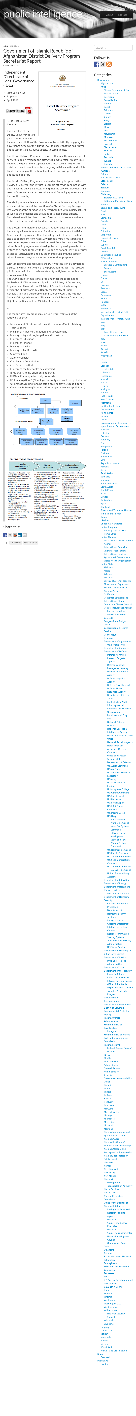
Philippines (106, 446)
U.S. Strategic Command (119, 866)
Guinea (107, 116)
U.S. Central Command (118, 792)
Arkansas (108, 577)
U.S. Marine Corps (116, 812)
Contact (122, 14)
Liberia (107, 123)
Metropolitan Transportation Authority (120, 1184)
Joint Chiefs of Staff (117, 701)
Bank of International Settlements (111, 179)
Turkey (104, 516)
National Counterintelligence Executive (117, 1223)
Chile (103, 224)
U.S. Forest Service (116, 644)
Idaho (107, 1088)
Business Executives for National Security (116, 589)
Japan (103, 342)
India (103, 305)
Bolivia (104, 204)
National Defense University (116, 723)
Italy (103, 338)
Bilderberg (106, 194)
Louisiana (109, 1105)
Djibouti (108, 103)
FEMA (107, 1054)
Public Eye (102, 1360)
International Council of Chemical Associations (116, 548)
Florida (107, 1058)
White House (110, 1310)
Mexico (104, 385)
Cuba (103, 241)
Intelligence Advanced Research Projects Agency (118, 1213)
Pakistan (105, 429)
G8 (102, 281)
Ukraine (104, 520)
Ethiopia (108, 110)
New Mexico (110, 1175)
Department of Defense (115, 651)
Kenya (107, 120)
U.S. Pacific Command (118, 853)
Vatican (104, 1333)
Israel (103, 328)
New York (108, 1179)
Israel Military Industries (116, 335)
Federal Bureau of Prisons (117, 1034)
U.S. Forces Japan (115, 802)
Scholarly (105, 476)
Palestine (105, 432)
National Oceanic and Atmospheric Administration (118, 1150)
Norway (104, 416)
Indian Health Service (118, 893)
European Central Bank (115, 264)
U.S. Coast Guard (115, 795)
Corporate (106, 234)
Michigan (105, 389)
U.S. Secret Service (116, 947)
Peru (103, 443)
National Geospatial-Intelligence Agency (117, 730)
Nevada (107, 1165)
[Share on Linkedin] (20, 535)
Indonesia (106, 308)
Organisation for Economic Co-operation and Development (116, 424)
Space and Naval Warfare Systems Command (119, 843)
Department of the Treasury (118, 970)
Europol (108, 268)
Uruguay (105, 1327)
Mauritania (109, 133)
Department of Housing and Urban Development (118, 952)
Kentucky (108, 1101)
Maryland (108, 1108)
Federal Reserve (112, 1044)
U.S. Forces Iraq (114, 799)
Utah (106, 1290)
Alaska (107, 570)
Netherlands (107, 395)
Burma (104, 214)
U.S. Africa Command (117, 765)
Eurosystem (110, 271)
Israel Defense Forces (114, 332)
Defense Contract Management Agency (117, 666)
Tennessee (109, 1273)
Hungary (105, 301)
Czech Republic (108, 248)
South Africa (107, 486)
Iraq (103, 325)
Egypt (107, 106)
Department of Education (117, 880)
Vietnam (105, 1343)
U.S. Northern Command (119, 849)
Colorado (108, 617)
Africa (103, 86)
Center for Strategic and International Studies (116, 599)
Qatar (103, 459)
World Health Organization (117, 560)
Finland (104, 274)
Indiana (108, 1095)
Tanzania (108, 157)
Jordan (104, 345)
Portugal (105, 453)
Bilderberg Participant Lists (118, 200)
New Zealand (107, 399)
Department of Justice (115, 957)
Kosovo (104, 348)
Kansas (107, 1098)
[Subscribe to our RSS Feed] (109, 64)
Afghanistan (11, 46)
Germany (105, 288)
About (109, 14)
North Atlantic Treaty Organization (111, 407)
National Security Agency (120, 742)
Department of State (114, 967)
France (104, 278)
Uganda (108, 164)
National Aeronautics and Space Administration (117, 1133)
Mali (106, 130)
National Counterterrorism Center (119, 1231)
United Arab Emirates (111, 523)
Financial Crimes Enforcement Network (118, 975)
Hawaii (107, 1084)
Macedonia (106, 375)
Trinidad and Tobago (111, 513)
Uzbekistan (106, 1330)
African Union (111, 93)
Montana (108, 1128)
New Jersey (109, 1172)
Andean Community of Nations (116, 167)
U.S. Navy (111, 816)
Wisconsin (109, 1320)
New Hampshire (112, 1169)
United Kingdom (109, 527)
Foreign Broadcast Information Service (117, 612)
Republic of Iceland (110, 463)
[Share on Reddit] (15, 535)
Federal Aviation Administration (112, 1019)
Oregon (108, 1253)
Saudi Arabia (107, 473)
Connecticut (110, 634)
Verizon (104, 1340)
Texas (106, 1276)
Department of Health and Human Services (117, 888)
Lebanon (105, 365)
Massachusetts (111, 1111)
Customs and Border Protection (117, 905)
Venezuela (106, 1337)
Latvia (104, 362)
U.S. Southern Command (119, 856)
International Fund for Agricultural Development (117, 555)
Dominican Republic (111, 254)
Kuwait (104, 352)
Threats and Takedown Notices (116, 510)
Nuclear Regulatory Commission (113, 1197)
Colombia (105, 231)
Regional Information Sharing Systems (118, 935)
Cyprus (104, 244)
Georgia (105, 285)
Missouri (108, 1125)
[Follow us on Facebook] (96, 64)
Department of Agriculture (117, 641)
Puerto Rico (106, 456)
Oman (104, 419)
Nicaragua (106, 402)
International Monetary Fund (115, 318)
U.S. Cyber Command (121, 869)
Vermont (108, 1293)
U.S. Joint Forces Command (115, 807)
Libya (106, 127)
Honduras (105, 298)
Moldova (105, 392)
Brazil (103, 211)
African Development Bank (117, 90)
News (100, 1353)
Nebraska (108, 1162)
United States (107, 563)
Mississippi (109, 1121)
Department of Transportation (111, 999)
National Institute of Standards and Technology (117, 1144)
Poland (104, 449)
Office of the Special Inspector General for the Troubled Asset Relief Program (120, 989)
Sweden (104, 496)
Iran (103, 322)
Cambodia (106, 217)
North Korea (107, 412)
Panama (105, 436)
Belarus (104, 184)
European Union (109, 261)
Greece (104, 291)
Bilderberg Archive (113, 197)
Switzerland (106, 500)
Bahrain (104, 174)
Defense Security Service (119, 685)
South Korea (107, 490)
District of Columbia (114, 1007)
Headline (105, 1363)
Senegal (108, 143)
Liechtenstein (107, 369)
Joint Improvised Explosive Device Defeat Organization (119, 708)
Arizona (108, 574)
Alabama (108, 567)
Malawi (104, 379)
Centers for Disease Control (118, 604)
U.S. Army (111, 779)
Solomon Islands (109, 483)
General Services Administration (112, 1070)
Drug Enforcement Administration (116, 962)
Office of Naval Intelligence (118, 834)
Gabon (107, 113)
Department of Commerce (117, 648)
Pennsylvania (110, 1263)
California (109, 594)
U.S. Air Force (113, 769)
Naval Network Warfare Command (120, 821)
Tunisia (107, 160)
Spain (103, 493)
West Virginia (111, 1306)
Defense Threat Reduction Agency (116, 690)
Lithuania (105, 372)
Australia (105, 170)
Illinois (107, 1091)
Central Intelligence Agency (118, 607)
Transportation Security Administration (119, 942)
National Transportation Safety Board (116, 1157)
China (103, 227)
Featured (105, 1357)
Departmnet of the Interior (117, 1004)
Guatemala (106, 295)
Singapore (106, 479)
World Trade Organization (114, 1350)
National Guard (111, 1138)
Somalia (108, 150)
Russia (104, 469)
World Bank (106, 1347)
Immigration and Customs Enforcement (118, 922)
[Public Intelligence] (43, 14)
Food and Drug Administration (111, 1063)
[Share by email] (25, 535)
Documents (103, 80)
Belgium (105, 187)
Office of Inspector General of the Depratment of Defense (119, 759)
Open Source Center (117, 1243)
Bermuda (105, 190)
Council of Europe (110, 237)
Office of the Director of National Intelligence (116, 1204)
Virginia (108, 1296)
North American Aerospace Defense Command (116, 749)
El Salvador (106, 258)
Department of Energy (115, 883)
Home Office (110, 533)
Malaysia (105, 382)
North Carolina (111, 1189)
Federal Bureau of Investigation (113, 1026)
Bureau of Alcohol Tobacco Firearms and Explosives (117, 582)
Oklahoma (109, 1249)
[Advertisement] (63, 557)
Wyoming (109, 1323)
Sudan (107, 153)
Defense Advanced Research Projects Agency (116, 658)
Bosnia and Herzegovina (113, 207)
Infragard (112, 1031)
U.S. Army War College (118, 789)
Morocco (108, 137)
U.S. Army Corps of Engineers (116, 784)
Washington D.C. (112, 1303)
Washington (110, 1300)
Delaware (108, 638)
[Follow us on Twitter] (102, 64)
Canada (104, 221)
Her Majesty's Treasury (115, 530)
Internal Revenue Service (119, 980)
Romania (105, 466)
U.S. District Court (113, 1286)
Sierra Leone (110, 147)
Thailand (105, 506)
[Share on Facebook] (5, 535)
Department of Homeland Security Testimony (116, 913)
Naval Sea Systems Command (120, 827)
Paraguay (105, 439)
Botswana (109, 96)
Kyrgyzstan (106, 355)
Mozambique (110, 140)
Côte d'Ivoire (110, 100)
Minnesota (109, 1118)
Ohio (106, 1246)
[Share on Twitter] (10, 535)
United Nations (108, 537)
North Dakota (111, 1192)
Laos (103, 359)
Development (30, 542)
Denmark (105, 251)
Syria (103, 503)
